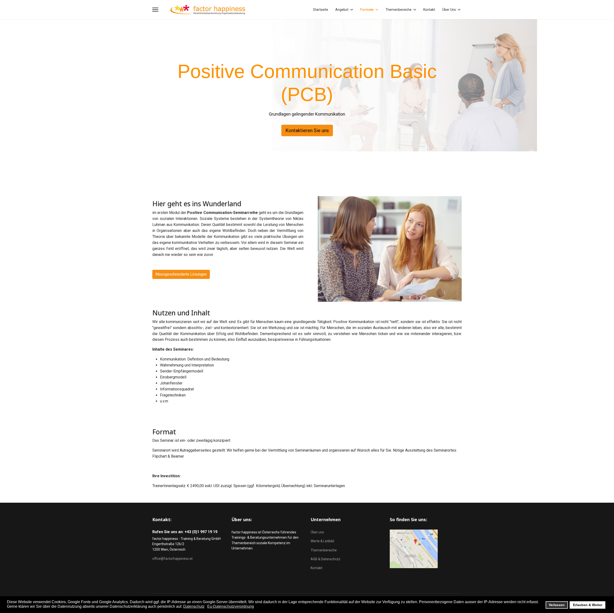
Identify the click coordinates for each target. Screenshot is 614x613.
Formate (367, 10)
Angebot (341, 10)
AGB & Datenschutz (325, 559)
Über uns (317, 532)
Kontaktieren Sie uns (307, 130)
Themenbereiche (398, 10)
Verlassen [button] (557, 605)
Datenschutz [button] (194, 606)
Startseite (320, 10)
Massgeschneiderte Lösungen (181, 274)
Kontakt (429, 10)
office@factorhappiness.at (172, 558)
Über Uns (449, 10)
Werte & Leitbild (322, 541)
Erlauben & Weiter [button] (587, 605)
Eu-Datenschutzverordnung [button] (230, 606)
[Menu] (155, 9)
